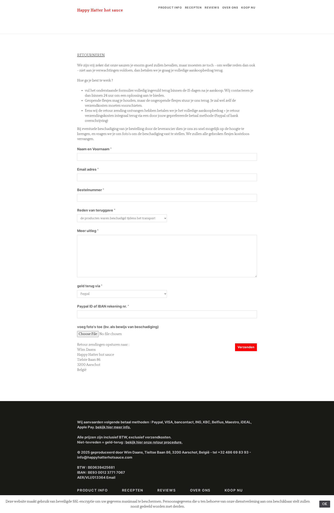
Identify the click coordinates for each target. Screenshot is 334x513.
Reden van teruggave (95, 210)
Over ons (230, 7)
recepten (193, 7)
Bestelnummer (89, 190)
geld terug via (88, 286)
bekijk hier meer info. (113, 427)
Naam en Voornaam (93, 149)
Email (110, 477)
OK (324, 504)
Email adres (86, 169)
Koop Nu (248, 7)
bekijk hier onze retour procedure (153, 442)
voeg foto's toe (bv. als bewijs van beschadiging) (118, 327)
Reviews (212, 7)
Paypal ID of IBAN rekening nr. (102, 306)
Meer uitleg (86, 231)
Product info (170, 7)
